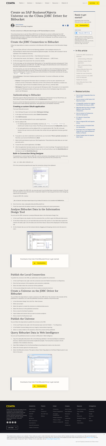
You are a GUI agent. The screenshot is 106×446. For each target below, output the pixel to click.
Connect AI (43, 411)
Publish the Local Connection (84, 73)
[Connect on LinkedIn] (68, 25)
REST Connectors (33, 420)
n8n (90, 418)
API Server (31, 418)
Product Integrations (58, 411)
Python (30, 416)
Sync (42, 409)
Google (90, 413)
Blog (78, 413)
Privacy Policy (90, 437)
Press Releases (68, 411)
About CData (68, 409)
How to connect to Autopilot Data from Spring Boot (85, 126)
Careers (67, 423)
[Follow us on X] (65, 25)
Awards (66, 416)
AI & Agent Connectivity (56, 414)
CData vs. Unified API (58, 422)
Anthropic (91, 409)
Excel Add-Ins (32, 423)
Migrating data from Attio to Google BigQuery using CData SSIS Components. (85, 109)
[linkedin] (7, 422)
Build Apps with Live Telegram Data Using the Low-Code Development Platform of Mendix (85, 131)
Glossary (79, 420)
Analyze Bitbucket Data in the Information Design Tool (84, 70)
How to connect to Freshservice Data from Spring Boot (84, 114)
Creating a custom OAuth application (84, 62)
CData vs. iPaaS (56, 419)
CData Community (81, 409)
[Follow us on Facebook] (63, 25)
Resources (79, 416)
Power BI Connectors (34, 425)
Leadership (67, 418)
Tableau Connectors (34, 427)
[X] (10, 422)
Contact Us (67, 425)
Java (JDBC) (32, 411)
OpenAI (90, 420)
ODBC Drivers (32, 409)
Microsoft (91, 416)
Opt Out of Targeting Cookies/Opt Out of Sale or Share (87, 441)
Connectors (55, 409)
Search (84, 3)
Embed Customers (57, 417)
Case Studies (80, 411)
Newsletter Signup (81, 418)
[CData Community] (15, 422)
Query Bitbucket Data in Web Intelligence (84, 83)
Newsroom (67, 413)
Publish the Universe (81, 80)
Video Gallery (80, 423)
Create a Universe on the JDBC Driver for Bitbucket (84, 76)
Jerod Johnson (19, 24)
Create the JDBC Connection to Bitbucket (84, 55)
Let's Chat (92, 3)
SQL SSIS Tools (44, 413)
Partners (67, 420)
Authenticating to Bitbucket (85, 59)
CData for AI (65, 3)
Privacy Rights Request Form (53, 438)
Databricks (91, 411)
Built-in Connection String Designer (85, 66)
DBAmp (43, 416)
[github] (13, 422)
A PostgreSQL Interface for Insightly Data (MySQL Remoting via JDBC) (85, 104)
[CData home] (11, 3)
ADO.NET (31, 413)
